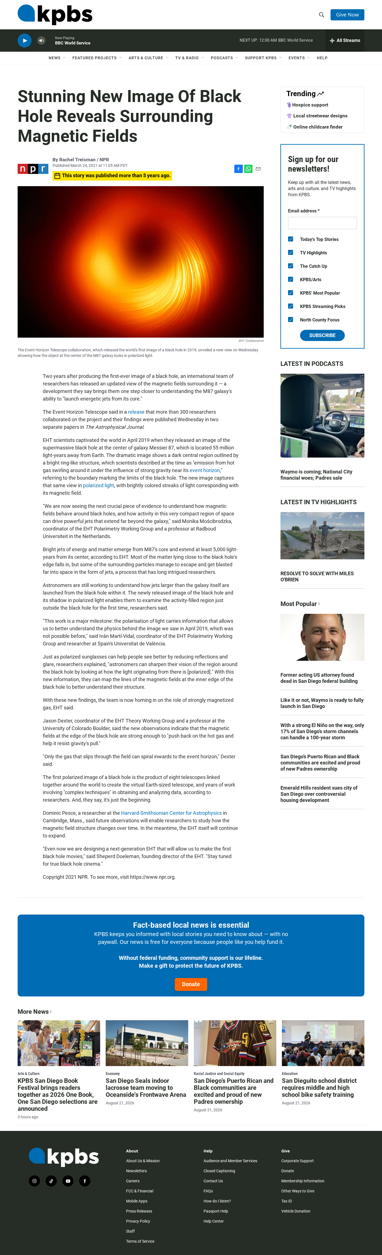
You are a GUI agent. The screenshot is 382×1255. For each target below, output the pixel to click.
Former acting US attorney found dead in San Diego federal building (319, 678)
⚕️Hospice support (307, 105)
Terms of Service (140, 1241)
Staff (130, 1231)
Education (290, 1073)
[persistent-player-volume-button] (41, 40)
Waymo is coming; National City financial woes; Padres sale (316, 475)
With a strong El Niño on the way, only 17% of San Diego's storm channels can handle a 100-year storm (322, 731)
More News (33, 1011)
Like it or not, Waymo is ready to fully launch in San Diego (322, 703)
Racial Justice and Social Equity (219, 1073)
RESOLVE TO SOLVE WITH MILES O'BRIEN (317, 576)
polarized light (98, 485)
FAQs (208, 1191)
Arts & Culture (146, 58)
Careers (133, 1181)
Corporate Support (297, 1161)
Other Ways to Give (297, 1191)
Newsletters (136, 1171)
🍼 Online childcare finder (314, 127)
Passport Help (216, 1211)
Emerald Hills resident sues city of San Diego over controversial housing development (318, 794)
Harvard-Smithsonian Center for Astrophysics (171, 813)
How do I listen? (217, 1201)
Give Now (347, 14)
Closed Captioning (219, 1171)
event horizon (205, 470)
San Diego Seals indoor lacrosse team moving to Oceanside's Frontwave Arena (146, 1087)
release (136, 412)
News (54, 58)
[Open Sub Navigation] (64, 58)
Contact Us (213, 1181)
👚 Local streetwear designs (317, 116)
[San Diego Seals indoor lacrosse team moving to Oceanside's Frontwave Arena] (147, 1043)
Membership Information (302, 1181)
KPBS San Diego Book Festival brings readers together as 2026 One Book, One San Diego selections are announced (58, 1094)
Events (297, 58)
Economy (113, 1073)
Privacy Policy (138, 1221)
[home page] (55, 14)
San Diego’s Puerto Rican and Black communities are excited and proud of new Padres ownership (320, 763)
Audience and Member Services (230, 1161)
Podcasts (222, 58)
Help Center (214, 1221)
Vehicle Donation (295, 1211)
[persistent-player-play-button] (24, 41)
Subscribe (322, 335)
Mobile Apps (136, 1201)
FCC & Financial (139, 1191)
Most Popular (298, 603)
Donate (191, 984)
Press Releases (139, 1211)
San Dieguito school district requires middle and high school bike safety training (319, 1087)
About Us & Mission (143, 1161)
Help (322, 58)
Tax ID (286, 1201)
